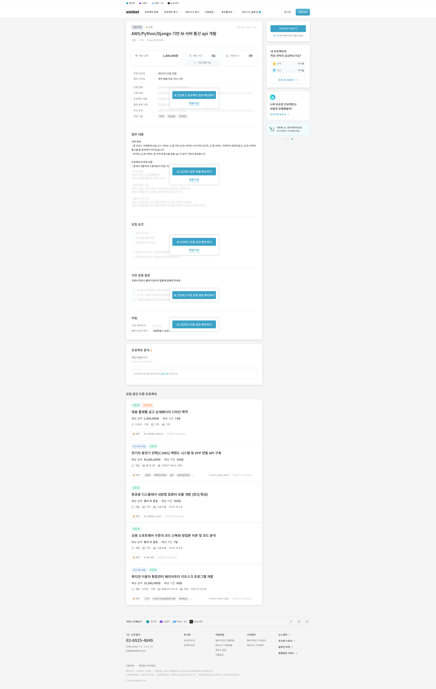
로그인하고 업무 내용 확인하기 (194, 171)
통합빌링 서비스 (286, 653)
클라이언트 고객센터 (256, 640)
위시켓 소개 (189, 640)
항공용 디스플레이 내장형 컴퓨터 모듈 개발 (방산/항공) (169, 494)
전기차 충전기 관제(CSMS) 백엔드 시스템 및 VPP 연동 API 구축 (176, 453)
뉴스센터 (282, 634)
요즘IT (167, 621)
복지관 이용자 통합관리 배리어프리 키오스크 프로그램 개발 (172, 576)
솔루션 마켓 (284, 647)
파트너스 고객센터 (255, 645)
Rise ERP (198, 621)
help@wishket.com (136, 650)
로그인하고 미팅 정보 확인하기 (194, 324)
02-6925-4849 (139, 640)
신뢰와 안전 (189, 645)
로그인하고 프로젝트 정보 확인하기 (194, 95)
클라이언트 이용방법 (224, 640)
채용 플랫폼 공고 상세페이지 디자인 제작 (159, 412)
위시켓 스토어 (285, 640)
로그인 (165, 373)
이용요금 (219, 654)
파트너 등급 (220, 650)
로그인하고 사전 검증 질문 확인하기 (194, 295)
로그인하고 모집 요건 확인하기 (194, 242)
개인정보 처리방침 (146, 665)
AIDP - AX (181, 621)
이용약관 (130, 665)
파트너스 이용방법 (223, 645)
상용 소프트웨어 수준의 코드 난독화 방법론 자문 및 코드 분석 (173, 535)
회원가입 (194, 103)
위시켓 (153, 621)
